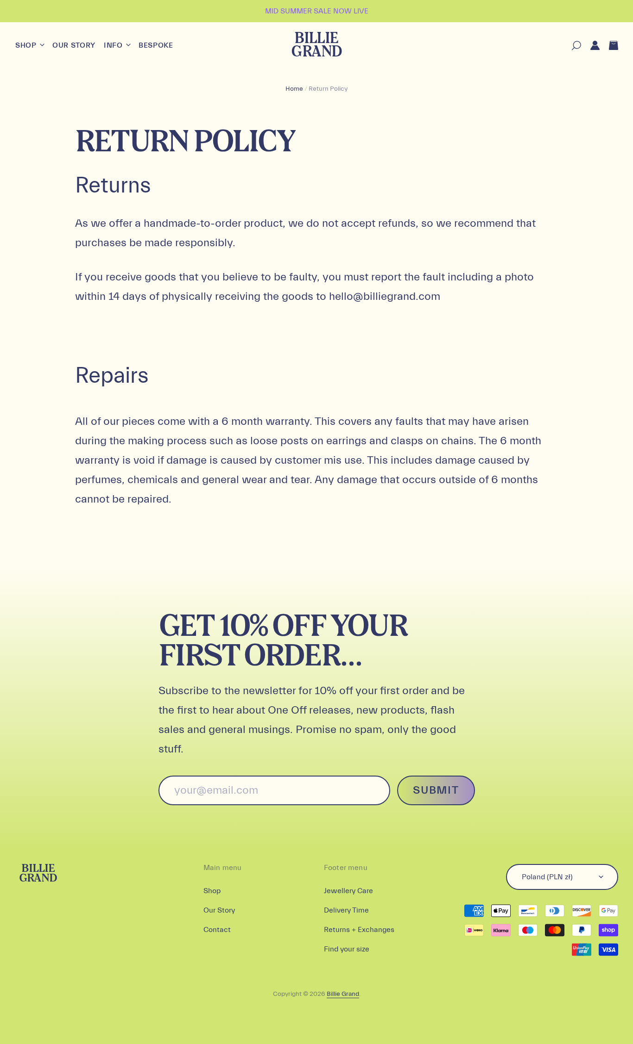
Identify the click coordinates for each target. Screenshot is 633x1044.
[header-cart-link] (609, 45)
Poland (547, 877)
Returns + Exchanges (359, 930)
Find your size (346, 949)
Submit (436, 790)
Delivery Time (346, 910)
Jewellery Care (348, 891)
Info (114, 45)
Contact (217, 930)
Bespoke (156, 45)
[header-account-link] (590, 45)
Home (294, 89)
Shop (26, 45)
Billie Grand (316, 45)
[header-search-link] (571, 45)
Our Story (73, 45)
